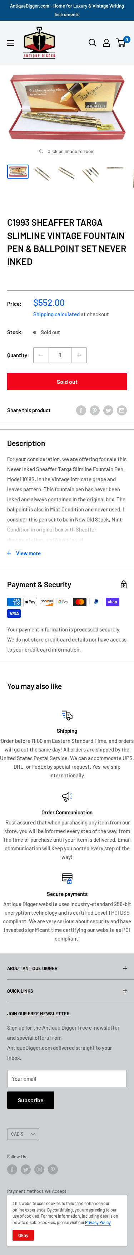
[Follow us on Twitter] (26, 1169)
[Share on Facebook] (81, 410)
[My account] (106, 43)
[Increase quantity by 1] (78, 355)
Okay (23, 1235)
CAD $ (17, 1134)
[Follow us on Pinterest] (53, 1169)
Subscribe (31, 1100)
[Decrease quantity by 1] (41, 355)
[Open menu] (10, 43)
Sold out (67, 381)
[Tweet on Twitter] (108, 410)
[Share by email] (122, 410)
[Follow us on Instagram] (39, 1169)
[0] (120, 42)
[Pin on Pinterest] (95, 410)
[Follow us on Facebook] (12, 1169)
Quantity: (18, 355)
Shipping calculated (56, 314)
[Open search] (92, 43)
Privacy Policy (98, 1222)
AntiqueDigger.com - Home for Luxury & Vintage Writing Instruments (67, 10)
